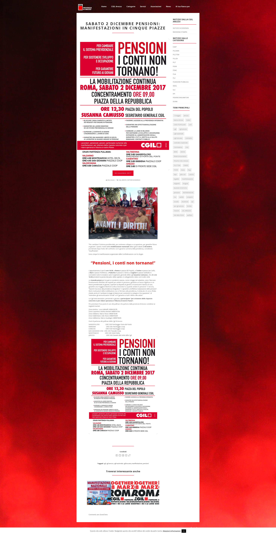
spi (192, 202)
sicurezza (185, 202)
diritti (175, 152)
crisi (187, 147)
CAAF (175, 47)
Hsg (189, 170)
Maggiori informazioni (172, 531)
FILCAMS (176, 51)
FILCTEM (176, 55)
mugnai (185, 183)
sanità (181, 197)
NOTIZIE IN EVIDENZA (133, 180)
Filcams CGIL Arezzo (181, 161)
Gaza (183, 170)
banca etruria (178, 120)
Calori (188, 120)
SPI (174, 94)
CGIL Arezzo (111, 180)
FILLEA (175, 58)
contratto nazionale (181, 143)
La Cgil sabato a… (123, 482)
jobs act (183, 174)
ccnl (190, 125)
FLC (174, 78)
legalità (176, 179)
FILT (174, 62)
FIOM (175, 66)
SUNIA (175, 101)
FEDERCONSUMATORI (181, 98)
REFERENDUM (188, 193)
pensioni (146, 463)
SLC (174, 90)
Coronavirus (178, 147)
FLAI (174, 74)
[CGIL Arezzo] (85, 6)
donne (183, 152)
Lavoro (191, 174)
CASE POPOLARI (180, 125)
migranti (177, 183)
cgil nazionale (118, 463)
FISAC (175, 70)
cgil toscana (127, 463)
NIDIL (175, 86)
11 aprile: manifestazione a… (99, 485)
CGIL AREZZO (122, 180)
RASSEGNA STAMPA (180, 32)
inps (175, 174)
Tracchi (176, 211)
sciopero (190, 197)
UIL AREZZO (186, 211)
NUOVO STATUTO (180, 188)
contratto (188, 138)
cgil (105, 463)
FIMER (185, 165)
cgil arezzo (109, 463)
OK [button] (184, 531)
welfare (189, 215)
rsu (175, 197)
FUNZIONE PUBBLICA (180, 82)
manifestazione (137, 463)
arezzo (186, 116)
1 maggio (177, 116)
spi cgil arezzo (179, 206)
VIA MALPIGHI (179, 215)
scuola (176, 202)
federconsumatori (180, 156)
